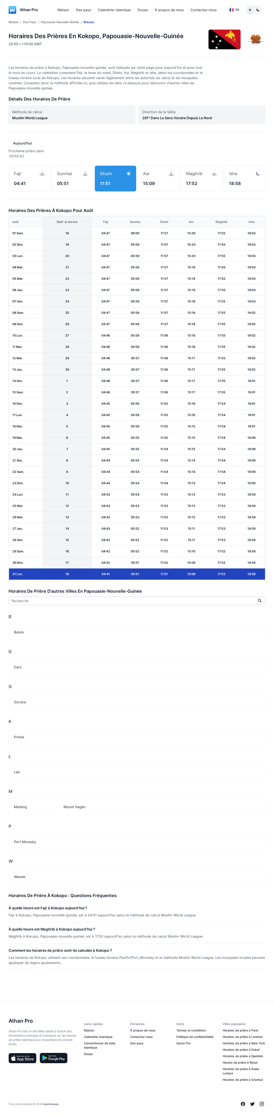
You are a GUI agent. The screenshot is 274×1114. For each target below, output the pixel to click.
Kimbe (19, 737)
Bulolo (19, 632)
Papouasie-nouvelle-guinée (60, 22)
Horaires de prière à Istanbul (243, 1079)
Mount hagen (74, 807)
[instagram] (261, 1104)
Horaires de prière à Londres (243, 1037)
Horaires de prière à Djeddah (243, 1056)
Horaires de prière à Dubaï (241, 1049)
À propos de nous (169, 10)
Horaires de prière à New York (244, 1043)
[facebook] (243, 1104)
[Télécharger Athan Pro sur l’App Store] (22, 1058)
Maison (63, 10)
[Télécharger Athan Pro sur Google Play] (53, 1058)
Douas (143, 10)
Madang (20, 807)
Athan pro (29, 10)
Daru (18, 667)
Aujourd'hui (22, 143)
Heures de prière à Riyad (240, 1062)
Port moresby (25, 842)
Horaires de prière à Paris (240, 1030)
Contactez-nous (204, 10)
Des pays (83, 10)
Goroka (20, 702)
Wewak (19, 877)
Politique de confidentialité (194, 1037)
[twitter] (252, 1104)
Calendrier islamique (114, 10)
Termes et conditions (191, 1030)
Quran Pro (183, 1043)
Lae (17, 772)
